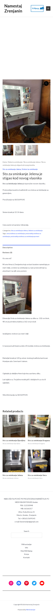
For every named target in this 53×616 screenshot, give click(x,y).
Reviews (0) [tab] (7, 252)
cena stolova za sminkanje (15, 233)
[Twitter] (34, 583)
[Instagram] (11, 583)
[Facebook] (18, 583)
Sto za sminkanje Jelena (32, 162)
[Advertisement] (26, 44)
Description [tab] (8, 247)
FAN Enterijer (30, 610)
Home (5, 162)
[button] (46, 83)
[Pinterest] (26, 583)
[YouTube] (42, 583)
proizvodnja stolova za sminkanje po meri (25, 236)
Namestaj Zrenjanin (13, 8)
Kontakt (26, 557)
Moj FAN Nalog (26, 551)
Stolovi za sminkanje (15, 162)
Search (26, 531)
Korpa (26, 554)
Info (26, 547)
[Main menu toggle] (48, 8)
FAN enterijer (26, 544)
